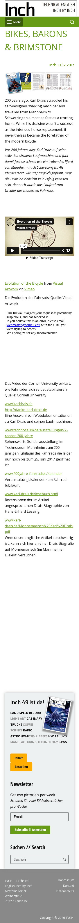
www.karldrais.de (18, 403)
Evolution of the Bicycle (24, 283)
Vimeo (29, 289)
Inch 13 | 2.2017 (61, 65)
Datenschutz (65, 891)
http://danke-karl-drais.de (26, 409)
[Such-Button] (64, 859)
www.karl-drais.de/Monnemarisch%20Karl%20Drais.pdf (39, 526)
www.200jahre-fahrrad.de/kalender (33, 473)
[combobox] (35, 859)
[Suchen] (72, 22)
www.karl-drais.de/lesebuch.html (31, 493)
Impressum (66, 880)
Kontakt (68, 886)
